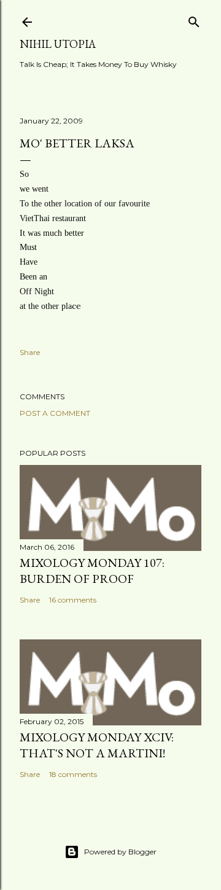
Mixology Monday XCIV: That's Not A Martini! (97, 745)
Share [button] (30, 352)
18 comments (73, 774)
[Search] (194, 19)
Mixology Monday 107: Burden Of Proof (92, 571)
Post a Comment (55, 413)
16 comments (72, 599)
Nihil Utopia (58, 44)
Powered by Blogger (120, 851)
